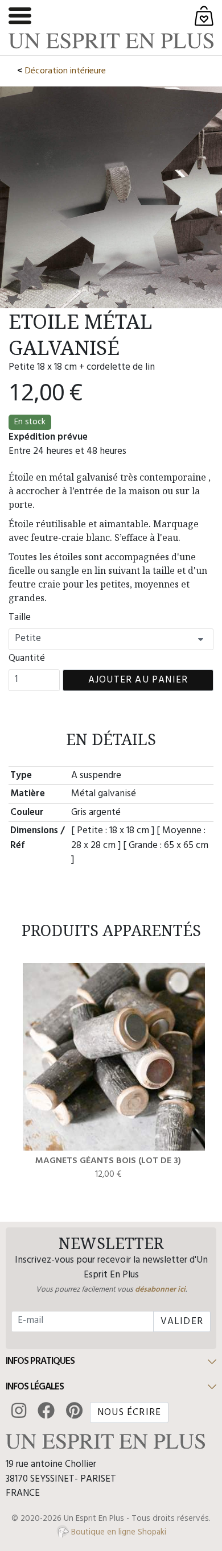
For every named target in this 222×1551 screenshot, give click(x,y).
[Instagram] (19, 1412)
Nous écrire (129, 1412)
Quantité (27, 658)
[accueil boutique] (111, 40)
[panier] (204, 16)
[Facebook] (46, 1412)
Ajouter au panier (138, 680)
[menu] (20, 15)
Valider (182, 1321)
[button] (111, 1362)
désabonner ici (160, 1290)
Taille (20, 617)
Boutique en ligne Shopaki (117, 1532)
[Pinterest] (74, 1412)
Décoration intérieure (65, 71)
